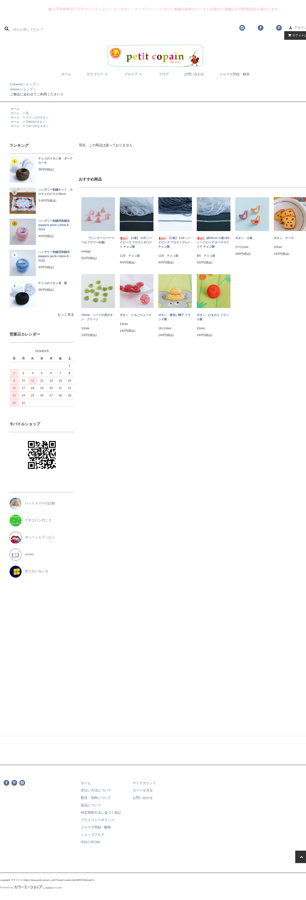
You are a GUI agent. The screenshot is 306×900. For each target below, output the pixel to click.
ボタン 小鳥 (243, 238)
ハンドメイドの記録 (38, 503)
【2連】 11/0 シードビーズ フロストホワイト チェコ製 (136, 242)
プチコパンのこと (37, 520)
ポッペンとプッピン (38, 537)
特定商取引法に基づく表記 (101, 812)
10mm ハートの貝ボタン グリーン (97, 317)
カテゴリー (95, 74)
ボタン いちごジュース (135, 315)
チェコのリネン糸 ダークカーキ (55, 160)
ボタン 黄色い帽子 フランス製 (174, 317)
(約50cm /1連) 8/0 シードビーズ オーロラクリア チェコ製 (213, 242)
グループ (131, 74)
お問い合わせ (194, 74)
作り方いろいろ (35, 571)
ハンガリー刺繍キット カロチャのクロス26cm (55, 192)
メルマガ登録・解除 (234, 74)
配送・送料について (96, 798)
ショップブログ (92, 834)
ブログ (164, 74)
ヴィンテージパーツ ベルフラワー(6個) (98, 240)
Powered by (6, 887)
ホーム (66, 74)
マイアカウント (144, 783)
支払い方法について (96, 790)
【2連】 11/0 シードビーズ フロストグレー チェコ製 (174, 242)
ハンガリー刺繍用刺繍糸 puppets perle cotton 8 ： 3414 (55, 225)
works (28, 554)
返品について (91, 805)
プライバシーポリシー (97, 820)
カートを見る (143, 790)
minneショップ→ (18, 89)
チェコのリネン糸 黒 (52, 283)
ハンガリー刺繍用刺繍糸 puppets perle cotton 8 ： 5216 (55, 256)
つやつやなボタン (37, 126)
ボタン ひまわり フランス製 (213, 317)
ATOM (95, 842)
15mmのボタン (35, 121)
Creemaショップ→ (19, 84)
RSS (84, 842)
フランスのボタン (37, 117)
